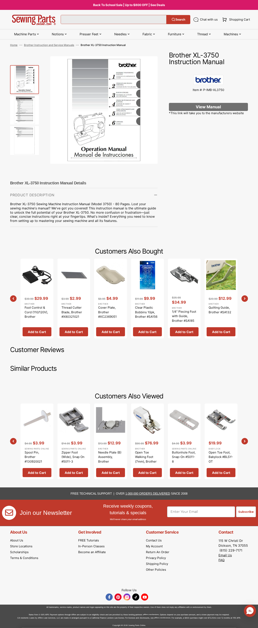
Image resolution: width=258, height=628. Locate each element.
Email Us (225, 555)
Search (180, 19)
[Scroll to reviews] (208, 71)
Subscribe (246, 512)
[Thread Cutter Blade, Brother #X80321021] (73, 298)
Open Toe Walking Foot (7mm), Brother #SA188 (146, 459)
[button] (235, 19)
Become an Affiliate (92, 552)
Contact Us (154, 540)
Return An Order (157, 552)
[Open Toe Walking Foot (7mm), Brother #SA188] (147, 441)
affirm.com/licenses (162, 618)
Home (14, 45)
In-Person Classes (91, 546)
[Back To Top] (252, 622)
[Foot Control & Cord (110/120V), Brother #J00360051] (37, 298)
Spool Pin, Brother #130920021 (33, 456)
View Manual (208, 106)
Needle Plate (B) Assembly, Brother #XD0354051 (109, 459)
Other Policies (156, 570)
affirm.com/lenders (151, 614)
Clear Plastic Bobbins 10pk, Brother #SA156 (146, 312)
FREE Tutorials (88, 540)
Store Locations (21, 546)
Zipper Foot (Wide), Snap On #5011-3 (72, 456)
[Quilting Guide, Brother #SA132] (221, 298)
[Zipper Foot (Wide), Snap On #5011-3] (73, 441)
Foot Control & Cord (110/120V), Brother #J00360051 (36, 314)
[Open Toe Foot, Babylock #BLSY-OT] (221, 441)
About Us (16, 540)
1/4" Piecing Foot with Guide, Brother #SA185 (184, 316)
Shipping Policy (157, 564)
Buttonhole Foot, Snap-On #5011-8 (184, 456)
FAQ (221, 560)
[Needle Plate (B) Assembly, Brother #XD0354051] (110, 441)
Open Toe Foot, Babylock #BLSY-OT (221, 456)
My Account (154, 546)
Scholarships (19, 552)
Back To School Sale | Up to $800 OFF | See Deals (129, 5)
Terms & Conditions (24, 558)
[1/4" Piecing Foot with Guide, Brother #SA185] (184, 298)
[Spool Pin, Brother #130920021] (37, 441)
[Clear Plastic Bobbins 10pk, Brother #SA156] (147, 298)
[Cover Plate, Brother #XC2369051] (110, 298)
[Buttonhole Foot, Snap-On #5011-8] (184, 441)
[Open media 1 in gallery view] (149, 65)
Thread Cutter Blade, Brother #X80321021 (71, 312)
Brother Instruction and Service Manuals (49, 45)
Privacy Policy (156, 558)
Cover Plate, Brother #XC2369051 (107, 312)
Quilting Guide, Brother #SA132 (220, 310)
